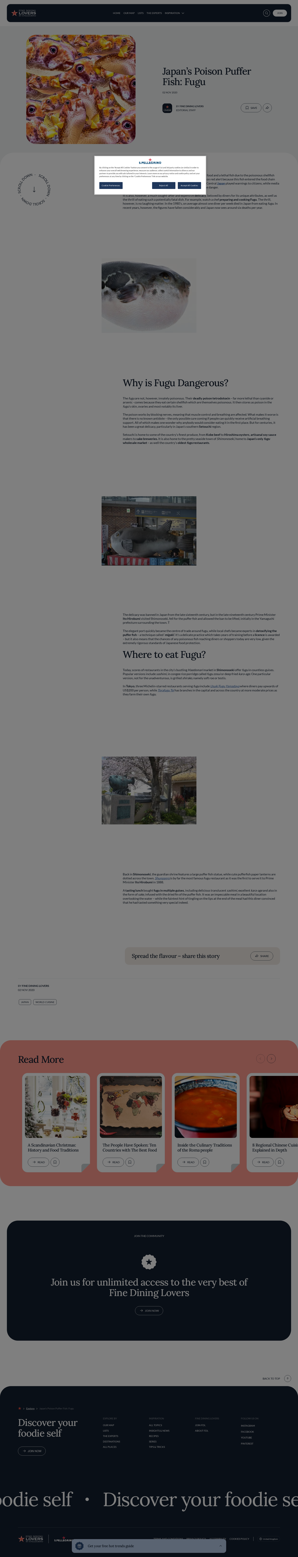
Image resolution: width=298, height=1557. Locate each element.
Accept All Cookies (189, 185)
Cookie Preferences (111, 185)
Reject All (163, 185)
